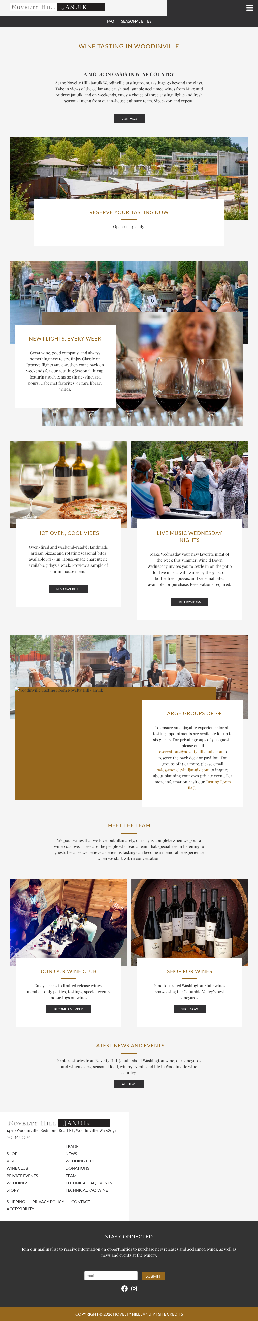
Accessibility (20, 1208)
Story (13, 1189)
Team (71, 1175)
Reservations (190, 602)
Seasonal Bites (136, 21)
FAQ (110, 21)
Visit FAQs (129, 118)
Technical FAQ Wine (87, 1189)
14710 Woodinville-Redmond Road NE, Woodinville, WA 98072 (61, 1130)
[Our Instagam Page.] (134, 1288)
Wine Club (17, 1167)
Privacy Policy (48, 1201)
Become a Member (68, 1009)
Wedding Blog (81, 1160)
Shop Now (189, 1009)
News (71, 1153)
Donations (77, 1167)
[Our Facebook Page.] (125, 1288)
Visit (11, 1160)
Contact (80, 1201)
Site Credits (170, 1314)
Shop (12, 1153)
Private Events (22, 1175)
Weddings (17, 1182)
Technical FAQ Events (89, 1182)
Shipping (16, 1201)
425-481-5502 (18, 1136)
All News (129, 1084)
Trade (72, 1146)
